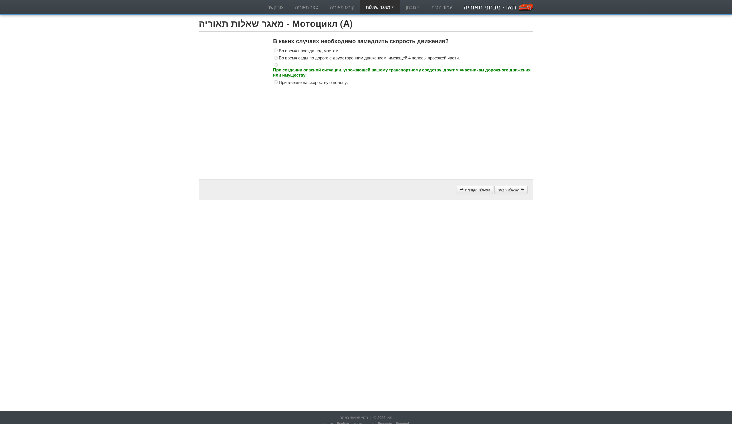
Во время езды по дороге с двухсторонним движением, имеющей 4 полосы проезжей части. (369, 57)
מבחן (411, 7)
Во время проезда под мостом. (309, 50)
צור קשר (276, 7)
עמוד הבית (441, 7)
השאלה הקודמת (477, 190)
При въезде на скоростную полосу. (313, 82)
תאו (490, 6)
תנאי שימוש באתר (354, 417)
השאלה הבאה (509, 190)
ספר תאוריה (307, 7)
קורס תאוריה (342, 7)
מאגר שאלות (378, 7)
